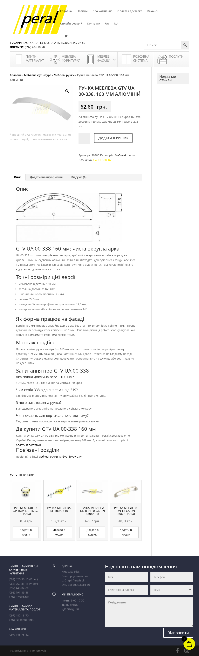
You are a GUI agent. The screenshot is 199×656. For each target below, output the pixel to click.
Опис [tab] (17, 177)
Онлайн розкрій (71, 23)
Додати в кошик (113, 138)
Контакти (93, 23)
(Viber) (33, 579)
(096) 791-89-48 (19, 592)
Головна (66, 11)
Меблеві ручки (64, 75)
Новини (82, 11)
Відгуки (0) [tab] (78, 177)
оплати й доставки (28, 445)
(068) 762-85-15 (54, 43)
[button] (67, 91)
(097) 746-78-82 (19, 634)
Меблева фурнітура (37, 75)
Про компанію (102, 11)
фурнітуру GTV (72, 456)
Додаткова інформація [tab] (46, 177)
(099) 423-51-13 (32, 43)
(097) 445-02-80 (75, 43)
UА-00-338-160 (102, 160)
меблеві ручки (48, 456)
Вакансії (152, 11)
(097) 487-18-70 (34, 47)
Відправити (178, 632)
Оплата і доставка (129, 11)
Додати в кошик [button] (26, 532)
